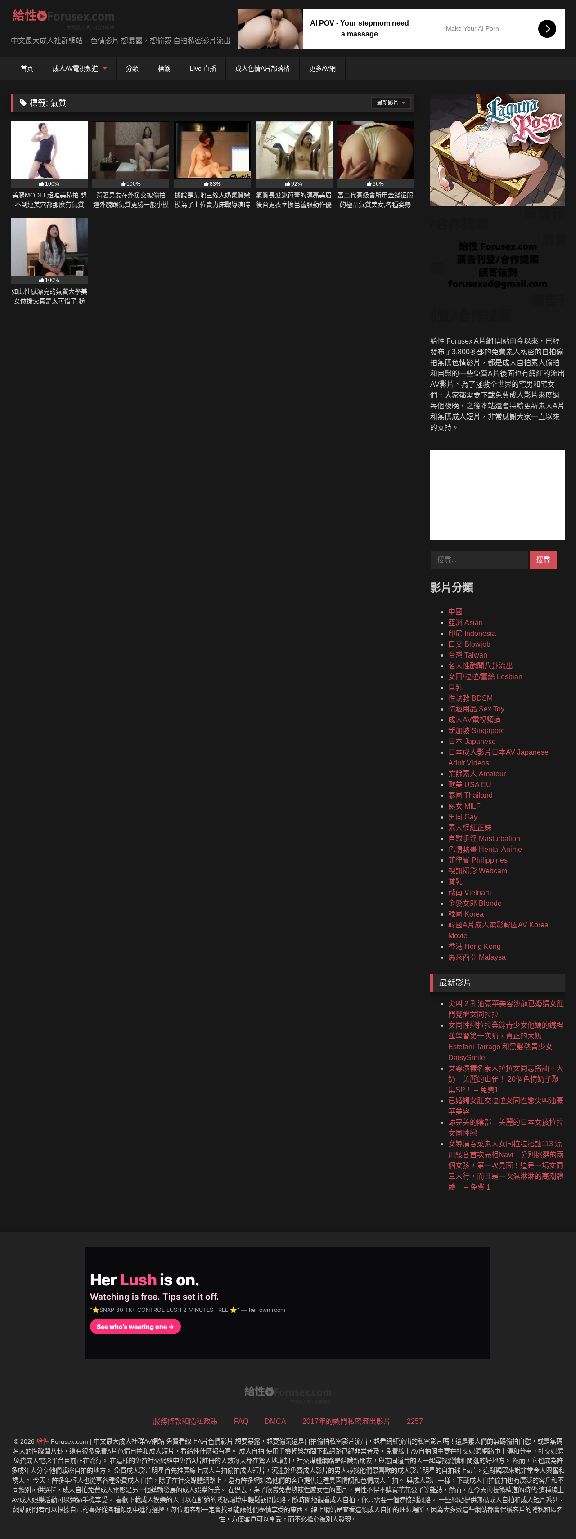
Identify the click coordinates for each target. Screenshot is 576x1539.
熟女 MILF (464, 806)
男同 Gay (462, 817)
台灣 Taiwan (467, 655)
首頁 (27, 68)
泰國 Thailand (470, 795)
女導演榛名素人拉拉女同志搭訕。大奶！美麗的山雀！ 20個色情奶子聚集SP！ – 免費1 (505, 1079)
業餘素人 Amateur (477, 774)
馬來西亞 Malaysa (477, 957)
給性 (42, 1441)
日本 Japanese (472, 741)
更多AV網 (322, 68)
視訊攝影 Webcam (477, 871)
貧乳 (455, 882)
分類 (132, 68)
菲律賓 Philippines (478, 860)
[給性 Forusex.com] (64, 21)
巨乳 (455, 687)
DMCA (275, 1421)
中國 (455, 612)
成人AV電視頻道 (75, 68)
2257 (415, 1421)
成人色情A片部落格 (262, 68)
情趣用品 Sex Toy (476, 709)
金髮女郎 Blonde (475, 903)
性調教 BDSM (470, 698)
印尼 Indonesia (472, 633)
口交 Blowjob (469, 644)
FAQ (241, 1421)
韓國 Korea (466, 914)
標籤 (164, 68)
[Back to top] (548, 1512)
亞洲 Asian (465, 622)
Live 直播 (203, 68)
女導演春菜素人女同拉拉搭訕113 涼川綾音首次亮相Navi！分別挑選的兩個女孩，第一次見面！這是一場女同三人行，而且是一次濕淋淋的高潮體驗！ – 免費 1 (506, 1165)
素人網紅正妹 (469, 828)
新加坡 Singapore (476, 730)
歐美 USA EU (469, 784)
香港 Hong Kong (474, 946)
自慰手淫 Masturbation (484, 838)
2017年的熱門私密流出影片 (346, 1421)
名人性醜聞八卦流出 (480, 666)
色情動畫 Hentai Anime (485, 849)
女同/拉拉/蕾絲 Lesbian (485, 676)
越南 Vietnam (469, 892)
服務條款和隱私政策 (185, 1421)
